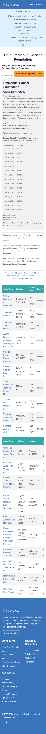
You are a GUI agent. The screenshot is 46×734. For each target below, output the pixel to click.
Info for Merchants (9, 694)
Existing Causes (32, 654)
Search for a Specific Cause (29, 74)
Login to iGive (36, 4)
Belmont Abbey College (7, 429)
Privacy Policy (8, 698)
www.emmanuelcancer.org (21, 133)
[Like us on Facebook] (6, 722)
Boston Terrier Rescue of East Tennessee (8, 501)
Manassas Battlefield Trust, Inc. (7, 552)
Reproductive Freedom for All (9, 579)
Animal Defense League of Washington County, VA (8, 340)
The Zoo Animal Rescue (7, 325)
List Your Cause (32, 650)
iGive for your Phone (11, 662)
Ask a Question (11, 633)
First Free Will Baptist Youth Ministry (26, 273)
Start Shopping (8, 666)
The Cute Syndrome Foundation (8, 417)
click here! (22, 226)
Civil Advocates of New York (9, 520)
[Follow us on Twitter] (3, 722)
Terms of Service (9, 702)
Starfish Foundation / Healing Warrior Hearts (8, 387)
